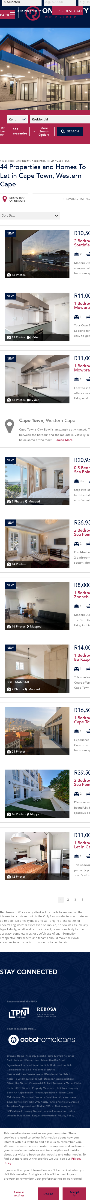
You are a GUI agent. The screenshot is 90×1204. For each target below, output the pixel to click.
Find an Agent (63, 1106)
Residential (38, 161)
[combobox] (27, 215)
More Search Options (44, 131)
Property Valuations (43, 1088)
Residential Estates (44, 1069)
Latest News (69, 1097)
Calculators (13, 1097)
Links (27, 1115)
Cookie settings (19, 1194)
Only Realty (23, 161)
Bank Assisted (15, 1060)
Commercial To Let (40, 1083)
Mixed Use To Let (17, 1083)
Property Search (35, 1056)
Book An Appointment (20, 1092)
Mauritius (27, 1097)
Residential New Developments (25, 1074)
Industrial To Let (32, 1079)
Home (20, 1056)
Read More (64, 440)
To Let (50, 161)
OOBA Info (23, 1088)
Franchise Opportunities (21, 1106)
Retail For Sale (41, 1065)
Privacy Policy (66, 1115)
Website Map (14, 1115)
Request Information (44, 1115)
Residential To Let (63, 1083)
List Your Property (67, 1088)
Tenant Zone (66, 1092)
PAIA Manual (14, 1111)
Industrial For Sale (61, 1065)
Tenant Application (46, 1092)
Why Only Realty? (39, 1102)
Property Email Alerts (47, 1097)
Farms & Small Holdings (60, 1056)
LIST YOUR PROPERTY (23, 11)
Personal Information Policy (59, 1111)
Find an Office (45, 1106)
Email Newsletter (17, 1102)
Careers (73, 1102)
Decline (48, 1194)
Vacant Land (32, 1060)
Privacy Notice (32, 1111)
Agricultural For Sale (19, 1065)
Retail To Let (14, 1079)
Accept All (74, 1194)
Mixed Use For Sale (52, 1060)
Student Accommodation (58, 1079)
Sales (78, 1083)
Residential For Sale (56, 1074)
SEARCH (73, 131)
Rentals (11, 1088)
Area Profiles (59, 1102)
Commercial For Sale (19, 1069)
